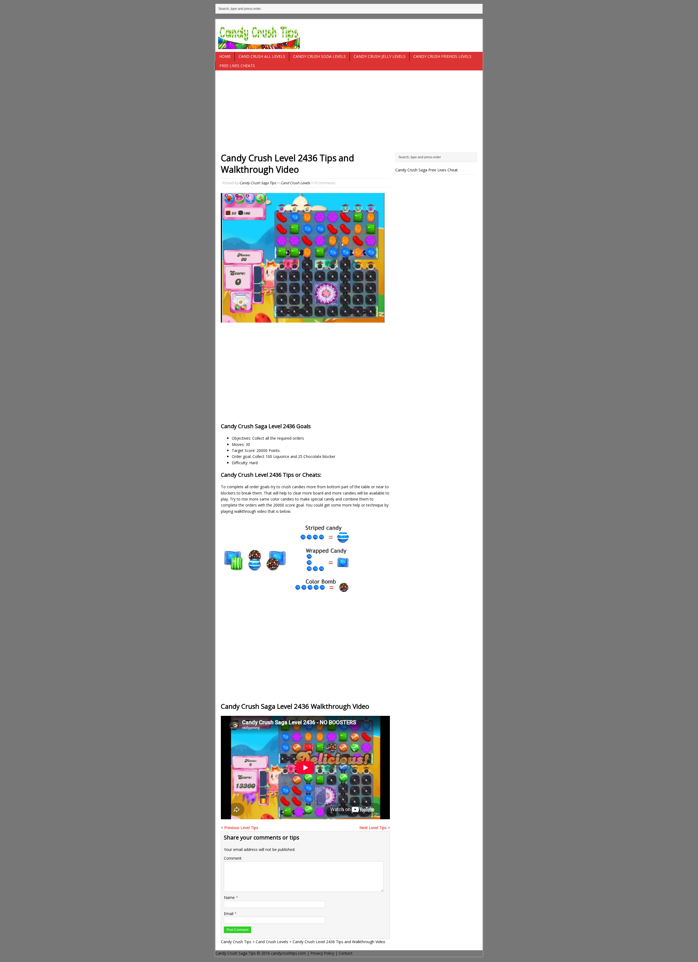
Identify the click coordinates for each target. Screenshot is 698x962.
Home (225, 56)
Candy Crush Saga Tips (257, 182)
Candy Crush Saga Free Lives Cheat (426, 169)
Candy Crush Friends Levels (442, 56)
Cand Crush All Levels (262, 56)
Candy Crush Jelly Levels (379, 56)
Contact (346, 953)
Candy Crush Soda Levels (319, 56)
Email (229, 913)
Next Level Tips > (374, 827)
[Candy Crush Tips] (349, 35)
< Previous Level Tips (239, 827)
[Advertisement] (349, 114)
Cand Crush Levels (295, 182)
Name (230, 897)
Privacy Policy (322, 953)
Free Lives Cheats (237, 65)
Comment (233, 858)
